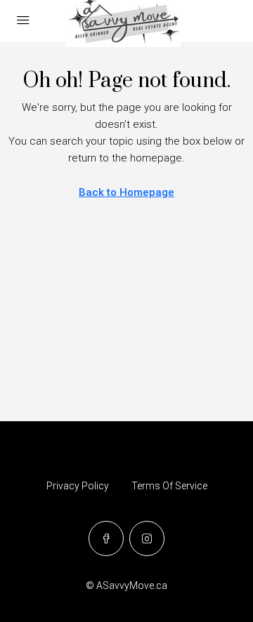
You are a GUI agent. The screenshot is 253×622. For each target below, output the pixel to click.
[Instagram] (146, 538)
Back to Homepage (126, 192)
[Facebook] (106, 538)
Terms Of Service (169, 485)
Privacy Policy (77, 485)
